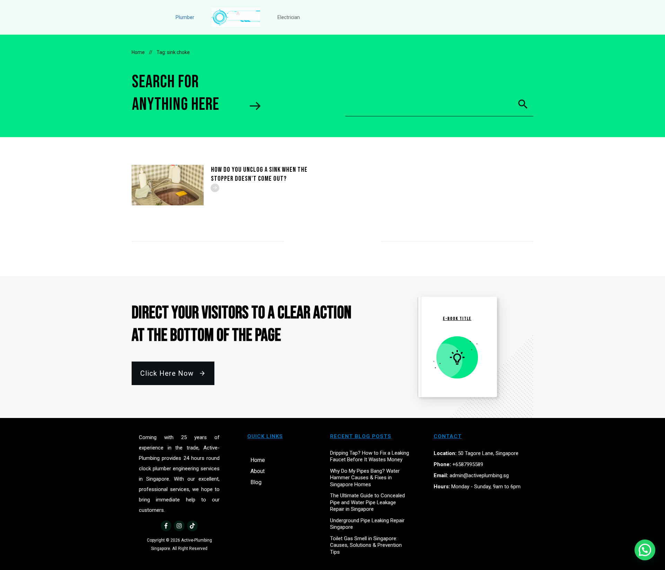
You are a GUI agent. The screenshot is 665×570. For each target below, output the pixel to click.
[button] (645, 550)
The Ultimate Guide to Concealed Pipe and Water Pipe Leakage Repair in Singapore (367, 502)
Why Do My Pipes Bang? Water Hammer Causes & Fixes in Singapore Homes (365, 478)
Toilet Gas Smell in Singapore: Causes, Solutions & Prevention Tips (366, 545)
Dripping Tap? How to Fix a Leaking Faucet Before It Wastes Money (369, 456)
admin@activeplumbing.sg (479, 475)
